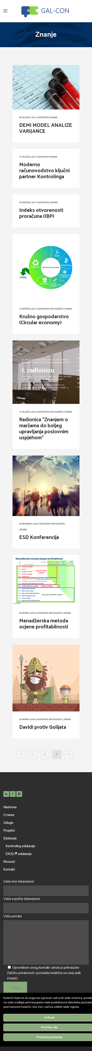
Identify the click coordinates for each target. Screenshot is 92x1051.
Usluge (8, 823)
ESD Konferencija (39, 537)
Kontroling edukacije (20, 846)
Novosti (9, 862)
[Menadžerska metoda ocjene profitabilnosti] (46, 580)
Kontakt (9, 869)
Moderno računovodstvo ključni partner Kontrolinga (44, 171)
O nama (8, 815)
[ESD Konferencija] (46, 486)
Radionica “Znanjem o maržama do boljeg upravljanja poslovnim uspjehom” (43, 429)
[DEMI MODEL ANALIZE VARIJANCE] (46, 87)
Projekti (9, 830)
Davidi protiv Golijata (42, 727)
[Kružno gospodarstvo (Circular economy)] (46, 267)
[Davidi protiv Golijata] (46, 678)
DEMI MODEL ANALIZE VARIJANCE (45, 128)
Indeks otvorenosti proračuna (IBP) (41, 213)
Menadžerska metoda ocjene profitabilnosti (43, 624)
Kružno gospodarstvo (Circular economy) (44, 320)
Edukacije (10, 838)
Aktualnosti (56, 309)
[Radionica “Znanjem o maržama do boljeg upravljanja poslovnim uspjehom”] (46, 372)
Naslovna (10, 807)
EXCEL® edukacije (19, 854)
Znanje (54, 117)
